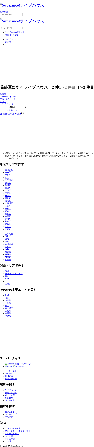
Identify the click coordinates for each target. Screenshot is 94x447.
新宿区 (8, 196)
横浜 (7, 306)
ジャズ (3, 102)
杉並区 (8, 198)
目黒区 (8, 214)
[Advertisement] (47, 65)
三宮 (7, 281)
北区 (7, 178)
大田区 (8, 190)
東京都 (8, 42)
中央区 (8, 172)
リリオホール (12, 110)
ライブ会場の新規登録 (14, 32)
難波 (7, 276)
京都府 (8, 284)
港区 (7, 211)
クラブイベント (7, 104)
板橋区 (8, 201)
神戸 (7, 279)
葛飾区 (8, 221)
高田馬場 (9, 244)
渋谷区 (8, 209)
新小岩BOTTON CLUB (10, 114)
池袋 (7, 249)
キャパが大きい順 (8, 96)
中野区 (8, 175)
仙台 (7, 298)
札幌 (7, 295)
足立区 (8, 227)
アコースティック (8, 99)
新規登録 (4, 12)
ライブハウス (11, 39)
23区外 (8, 229)
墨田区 (8, 188)
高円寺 (8, 254)
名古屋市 (9, 308)
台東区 (8, 183)
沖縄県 (8, 316)
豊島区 (8, 224)
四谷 (7, 241)
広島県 (8, 311)
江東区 (8, 206)
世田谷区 (9, 170)
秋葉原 (8, 252)
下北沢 (8, 236)
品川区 (8, 185)
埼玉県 (8, 300)
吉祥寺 (8, 257)
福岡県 (8, 313)
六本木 (8, 247)
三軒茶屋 (9, 234)
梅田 (7, 271)
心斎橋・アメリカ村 (14, 274)
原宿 (7, 239)
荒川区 (8, 219)
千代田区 (9, 180)
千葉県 (8, 303)
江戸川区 (9, 203)
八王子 (8, 260)
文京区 (8, 193)
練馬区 (8, 216)
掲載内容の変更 (12, 35)
